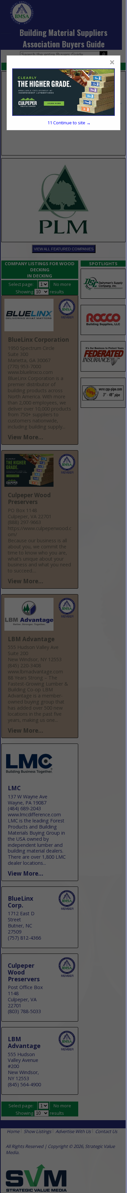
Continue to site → (69, 123)
